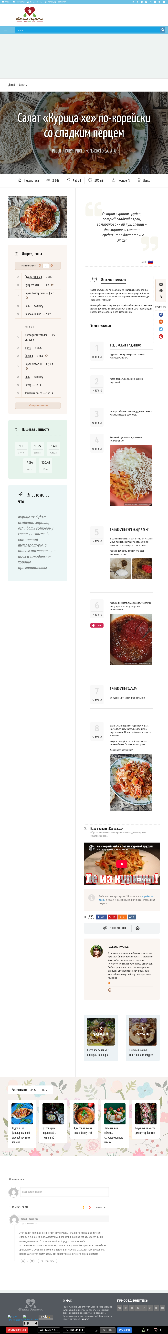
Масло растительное (36, 335)
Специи (29, 355)
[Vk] (133, 2)
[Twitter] (159, 2)
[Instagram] (150, 2)
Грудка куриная (33, 276)
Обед (44, 1090)
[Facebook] (146, 2)
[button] (5, 30)
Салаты (23, 84)
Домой (11, 84)
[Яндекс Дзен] (142, 2)
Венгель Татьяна (118, 947)
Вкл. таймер (124, 1330)
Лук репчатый (32, 285)
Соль (27, 306)
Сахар (28, 385)
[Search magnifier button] (162, 30)
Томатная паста (33, 393)
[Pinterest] (155, 2)
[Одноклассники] (109, 982)
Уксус (28, 347)
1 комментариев (119, 928)
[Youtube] (164, 2)
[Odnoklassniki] (137, 2)
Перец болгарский (35, 293)
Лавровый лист (33, 314)
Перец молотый (33, 364)
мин (111, 1330)
